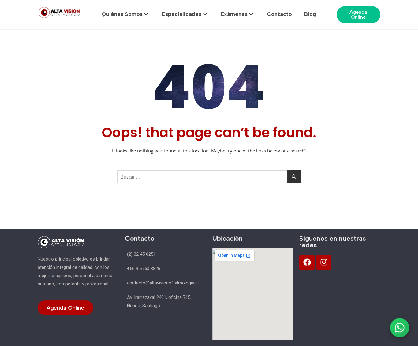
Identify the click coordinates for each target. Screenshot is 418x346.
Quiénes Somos (122, 14)
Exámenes (234, 14)
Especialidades (181, 14)
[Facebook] (307, 262)
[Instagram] (323, 262)
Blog (310, 14)
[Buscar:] (209, 176)
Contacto (279, 14)
